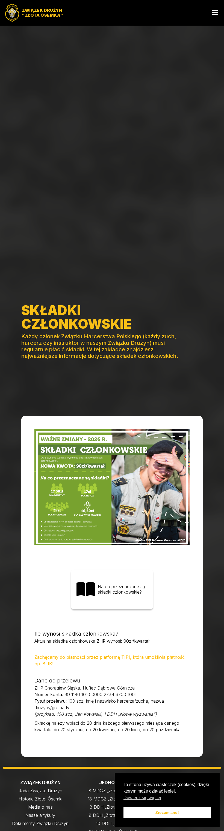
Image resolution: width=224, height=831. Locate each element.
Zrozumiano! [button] (167, 812)
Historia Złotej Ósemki (40, 799)
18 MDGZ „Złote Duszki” (112, 799)
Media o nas (40, 807)
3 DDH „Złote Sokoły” (112, 807)
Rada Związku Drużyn (40, 790)
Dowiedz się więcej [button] (142, 797)
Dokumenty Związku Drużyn (40, 823)
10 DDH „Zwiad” (112, 823)
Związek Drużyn (40, 782)
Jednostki (112, 782)
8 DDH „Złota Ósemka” (112, 815)
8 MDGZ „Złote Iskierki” (112, 790)
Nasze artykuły (40, 815)
